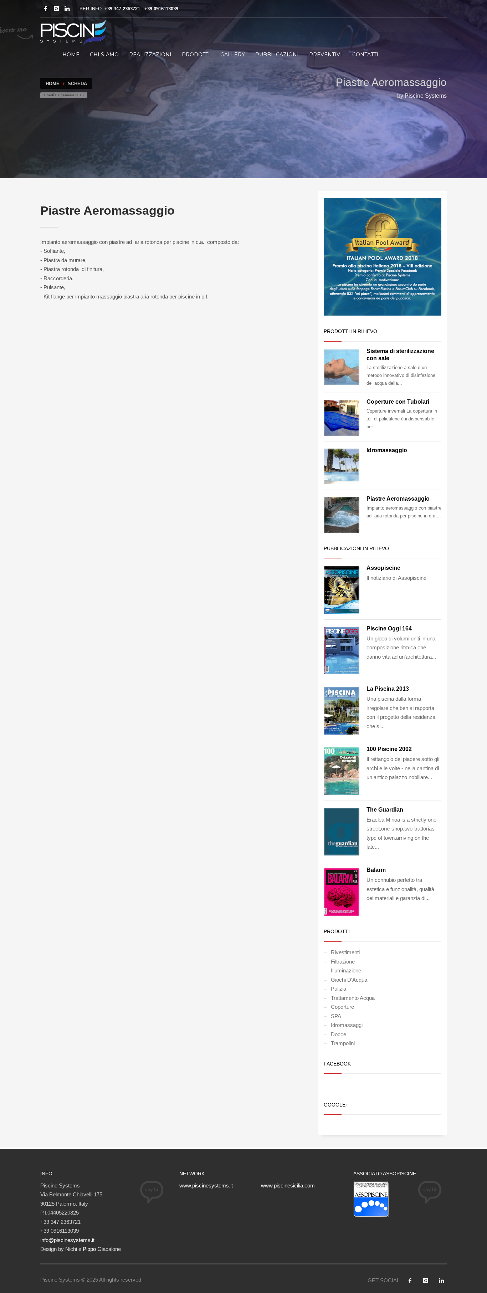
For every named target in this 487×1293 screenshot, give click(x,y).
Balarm (376, 870)
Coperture (342, 1007)
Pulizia (338, 989)
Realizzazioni (150, 54)
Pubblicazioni (277, 54)
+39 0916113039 (161, 8)
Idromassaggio (386, 450)
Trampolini (343, 1043)
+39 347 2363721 (122, 8)
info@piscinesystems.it (67, 1240)
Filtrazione (343, 962)
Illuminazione (346, 970)
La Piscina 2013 (387, 689)
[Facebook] (45, 8)
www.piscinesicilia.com (288, 1185)
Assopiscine (383, 568)
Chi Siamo (104, 54)
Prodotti (196, 54)
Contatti (365, 54)
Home (71, 54)
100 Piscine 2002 (389, 749)
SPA (336, 1016)
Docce (338, 1034)
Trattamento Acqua (353, 998)
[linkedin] (67, 8)
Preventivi (325, 54)
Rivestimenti (345, 952)
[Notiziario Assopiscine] (371, 1198)
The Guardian (384, 810)
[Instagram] (56, 8)
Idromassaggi (347, 1025)
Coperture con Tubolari (397, 402)
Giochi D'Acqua (349, 980)
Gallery (232, 54)
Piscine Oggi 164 (389, 628)
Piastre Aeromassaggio (398, 499)
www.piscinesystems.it (206, 1185)
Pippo (89, 1249)
